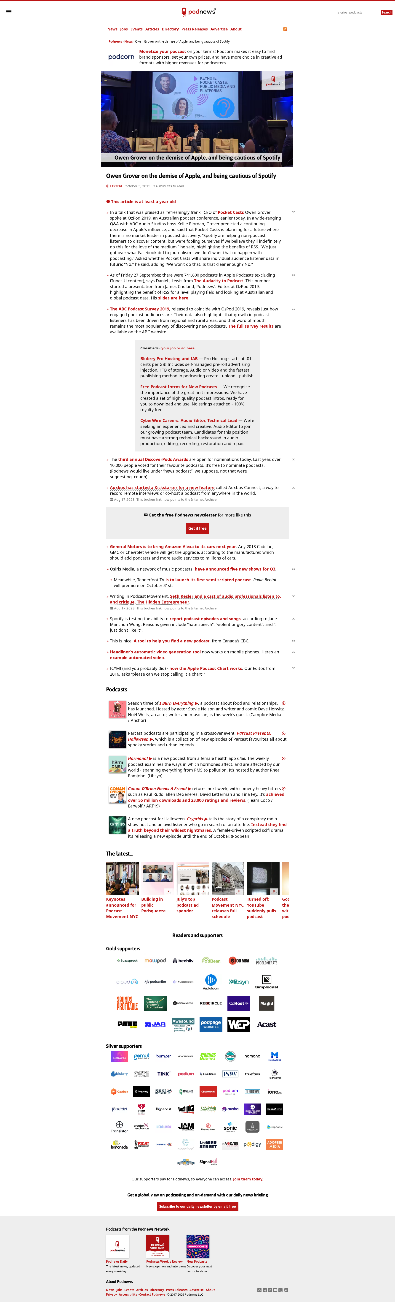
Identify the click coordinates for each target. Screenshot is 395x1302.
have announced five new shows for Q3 (235, 569)
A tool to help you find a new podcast (172, 641)
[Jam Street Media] (186, 1133)
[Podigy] (252, 1151)
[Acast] (267, 1033)
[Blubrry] (119, 1081)
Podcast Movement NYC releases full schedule (228, 907)
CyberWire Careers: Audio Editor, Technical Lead (188, 420)
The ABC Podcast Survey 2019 (139, 309)
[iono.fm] (275, 1098)
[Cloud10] (127, 990)
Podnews (115, 41)
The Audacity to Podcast (218, 280)
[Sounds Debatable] (208, 1063)
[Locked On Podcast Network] (208, 1116)
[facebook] (265, 1291)
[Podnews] (184, 12)
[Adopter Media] (275, 1151)
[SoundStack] (208, 1081)
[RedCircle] (211, 1012)
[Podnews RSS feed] (285, 29)
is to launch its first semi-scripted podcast (208, 579)
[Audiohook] (183, 990)
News (112, 29)
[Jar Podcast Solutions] (155, 1033)
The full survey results (251, 326)
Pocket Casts (231, 212)
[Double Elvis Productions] (275, 1116)
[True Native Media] (230, 1063)
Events (137, 29)
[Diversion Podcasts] (252, 1133)
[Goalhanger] (186, 1063)
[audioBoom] (211, 990)
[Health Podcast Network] (252, 1116)
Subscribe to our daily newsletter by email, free (197, 1206)
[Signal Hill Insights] (208, 1169)
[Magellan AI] (275, 1063)
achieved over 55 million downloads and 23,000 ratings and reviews (206, 797)
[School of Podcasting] (186, 1169)
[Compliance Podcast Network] (142, 1081)
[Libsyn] (239, 990)
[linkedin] (270, 1291)
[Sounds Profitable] (127, 1012)
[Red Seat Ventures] (186, 1098)
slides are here (173, 298)
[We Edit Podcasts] (239, 1033)
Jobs (124, 29)
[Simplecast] (267, 990)
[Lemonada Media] (119, 1151)
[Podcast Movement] (164, 1098)
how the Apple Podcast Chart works (205, 668)
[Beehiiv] (183, 969)
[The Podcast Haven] (252, 1098)
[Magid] (267, 1012)
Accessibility (128, 1294)
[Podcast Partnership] (142, 1151)
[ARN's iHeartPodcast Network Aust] (142, 1116)
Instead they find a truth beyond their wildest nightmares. (207, 827)
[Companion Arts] (208, 1098)
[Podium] (186, 1081)
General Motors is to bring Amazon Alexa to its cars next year (173, 546)
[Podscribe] (155, 990)
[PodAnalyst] (275, 1081)
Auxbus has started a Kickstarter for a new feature (162, 487)
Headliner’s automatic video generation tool (155, 652)
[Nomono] (252, 1063)
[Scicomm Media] (183, 1012)
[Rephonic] (275, 1133)
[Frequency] (142, 1098)
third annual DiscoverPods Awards (153, 459)
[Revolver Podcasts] (230, 1151)
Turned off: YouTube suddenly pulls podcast (261, 907)
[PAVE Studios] (127, 1033)
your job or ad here (178, 348)
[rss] (286, 1291)
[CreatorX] (142, 1133)
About (236, 29)
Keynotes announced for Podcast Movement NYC (122, 907)
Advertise (219, 29)
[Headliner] (164, 1133)
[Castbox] (119, 1098)
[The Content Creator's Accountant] (155, 1012)
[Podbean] (211, 969)
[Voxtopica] (186, 1116)
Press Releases (194, 29)
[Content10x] (164, 1151)
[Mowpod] (155, 969)
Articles (152, 29)
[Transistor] (119, 1133)
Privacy (111, 1294)
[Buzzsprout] (127, 969)
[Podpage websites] (211, 1033)
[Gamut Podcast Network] (142, 1063)
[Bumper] (164, 1063)
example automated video (137, 657)
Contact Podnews (152, 1294)
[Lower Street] (208, 1151)
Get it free (197, 528)
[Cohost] (239, 1012)
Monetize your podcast (162, 51)
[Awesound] (183, 1033)
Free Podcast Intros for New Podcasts (178, 386)
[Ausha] (230, 1116)
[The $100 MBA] (239, 969)
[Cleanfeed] (186, 1151)
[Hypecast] (164, 1116)
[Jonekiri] (119, 1116)
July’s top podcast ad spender (187, 904)
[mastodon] (260, 1291)
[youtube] (275, 1291)
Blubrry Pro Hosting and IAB (169, 358)
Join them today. (248, 1179)
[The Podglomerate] (267, 969)
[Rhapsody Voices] (208, 1133)
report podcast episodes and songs (205, 618)
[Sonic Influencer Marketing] (230, 1133)
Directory (170, 29)
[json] (281, 1291)
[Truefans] (252, 1081)
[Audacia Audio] (119, 1063)
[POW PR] (230, 1081)
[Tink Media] (164, 1081)
